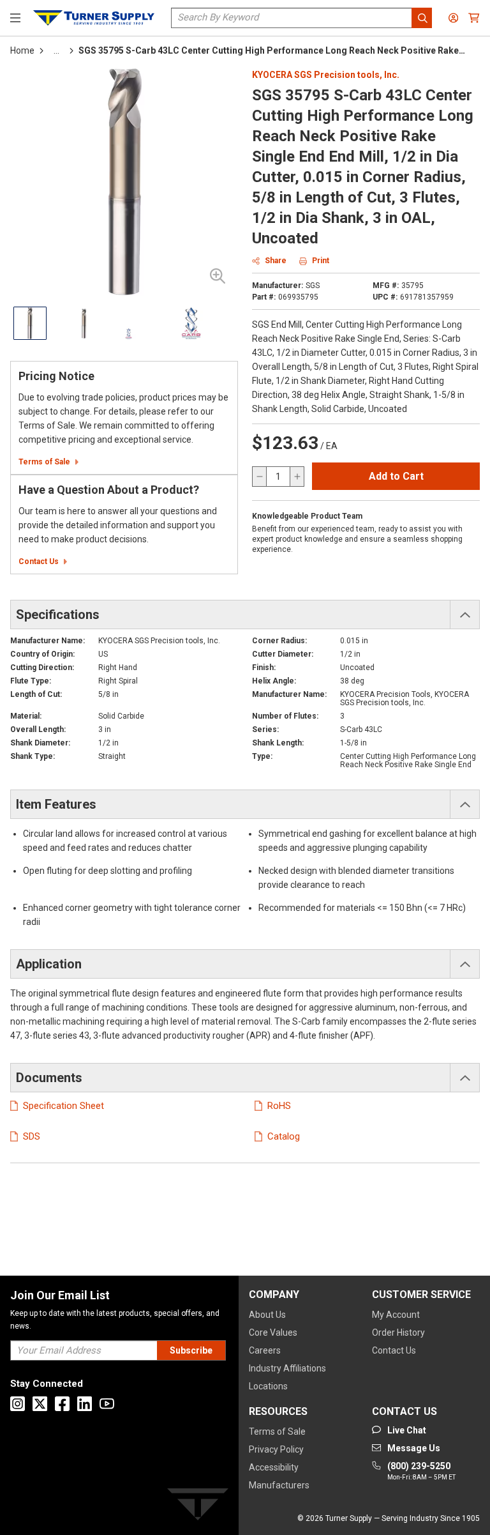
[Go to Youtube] (107, 1403)
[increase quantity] (297, 476)
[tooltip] (56, 50)
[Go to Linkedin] (84, 1403)
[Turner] (197, 1506)
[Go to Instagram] (17, 1403)
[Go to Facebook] (62, 1403)
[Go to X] (40, 1403)
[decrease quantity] (260, 476)
